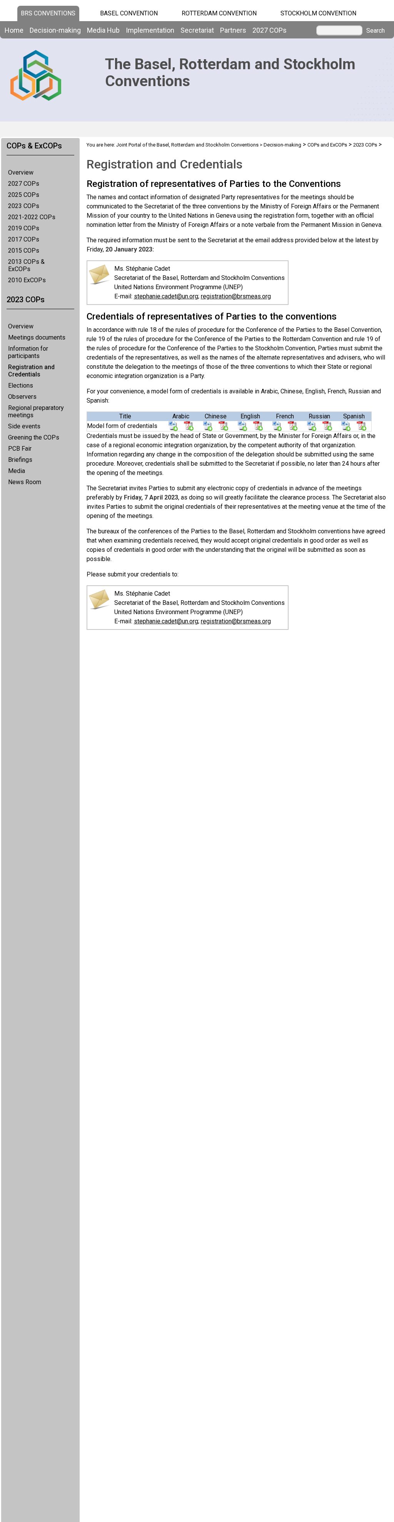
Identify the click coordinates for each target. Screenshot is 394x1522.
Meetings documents (36, 337)
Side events (24, 426)
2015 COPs (23, 250)
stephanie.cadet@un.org (166, 296)
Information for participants (28, 352)
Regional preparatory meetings (36, 411)
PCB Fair (20, 448)
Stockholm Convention (318, 13)
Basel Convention (129, 13)
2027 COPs (23, 183)
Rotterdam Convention (219, 13)
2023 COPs (23, 206)
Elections (20, 385)
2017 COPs (23, 239)
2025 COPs (23, 194)
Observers (22, 396)
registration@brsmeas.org (236, 296)
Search (375, 31)
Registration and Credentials (31, 370)
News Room (24, 482)
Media (16, 471)
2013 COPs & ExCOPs (26, 265)
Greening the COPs (33, 437)
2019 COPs (23, 228)
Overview (20, 172)
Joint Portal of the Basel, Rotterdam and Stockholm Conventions (187, 145)
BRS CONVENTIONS (48, 13)
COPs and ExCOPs (327, 145)
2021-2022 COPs (31, 217)
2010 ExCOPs (27, 280)
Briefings (20, 459)
